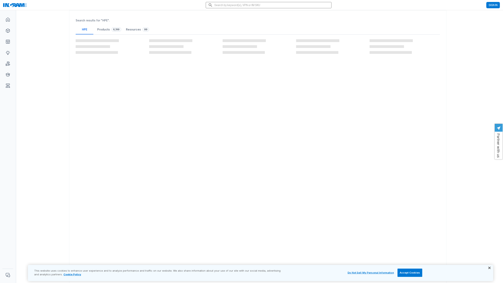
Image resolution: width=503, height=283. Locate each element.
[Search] (210, 5)
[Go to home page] (27, 5)
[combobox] (269, 5)
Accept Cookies (410, 272)
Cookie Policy (72, 274)
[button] (499, 141)
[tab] (84, 30)
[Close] (489, 267)
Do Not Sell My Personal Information (371, 272)
